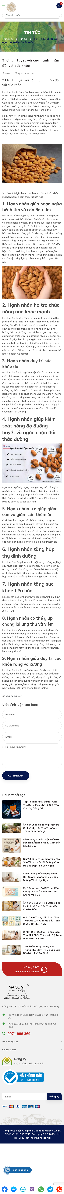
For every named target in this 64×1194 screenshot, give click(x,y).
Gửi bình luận (15, 775)
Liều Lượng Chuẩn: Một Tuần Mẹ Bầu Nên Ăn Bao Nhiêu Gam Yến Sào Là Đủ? (41, 842)
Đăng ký (54, 1096)
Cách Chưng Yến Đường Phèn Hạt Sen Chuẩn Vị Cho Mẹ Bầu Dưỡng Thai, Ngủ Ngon (40, 877)
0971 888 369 (18, 1034)
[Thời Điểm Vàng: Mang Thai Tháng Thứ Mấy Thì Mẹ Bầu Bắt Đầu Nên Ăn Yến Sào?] (11, 949)
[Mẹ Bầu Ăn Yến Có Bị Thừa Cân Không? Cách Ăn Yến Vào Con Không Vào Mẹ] (11, 891)
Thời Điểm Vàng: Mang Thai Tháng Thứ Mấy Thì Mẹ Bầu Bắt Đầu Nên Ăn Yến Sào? (41, 950)
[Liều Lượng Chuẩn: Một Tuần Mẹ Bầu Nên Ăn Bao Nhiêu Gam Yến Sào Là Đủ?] (11, 845)
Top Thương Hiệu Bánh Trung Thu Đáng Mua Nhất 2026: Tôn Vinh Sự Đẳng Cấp (41, 805)
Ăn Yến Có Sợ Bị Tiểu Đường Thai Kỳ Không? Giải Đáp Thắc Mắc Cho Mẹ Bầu (42, 906)
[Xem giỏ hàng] (59, 5)
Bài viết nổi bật (13, 795)
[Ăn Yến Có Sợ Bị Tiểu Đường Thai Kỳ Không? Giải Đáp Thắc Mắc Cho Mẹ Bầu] (11, 906)
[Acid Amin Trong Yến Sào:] (11, 920)
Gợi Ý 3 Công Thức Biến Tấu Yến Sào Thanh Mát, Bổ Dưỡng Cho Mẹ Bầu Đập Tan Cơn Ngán (41, 862)
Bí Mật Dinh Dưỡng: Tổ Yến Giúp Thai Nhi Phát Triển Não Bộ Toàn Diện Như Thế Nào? (42, 935)
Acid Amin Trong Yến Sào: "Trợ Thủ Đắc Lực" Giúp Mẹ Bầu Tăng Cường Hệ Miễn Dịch (41, 920)
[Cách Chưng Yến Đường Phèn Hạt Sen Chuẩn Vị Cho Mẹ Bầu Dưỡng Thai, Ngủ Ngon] (11, 876)
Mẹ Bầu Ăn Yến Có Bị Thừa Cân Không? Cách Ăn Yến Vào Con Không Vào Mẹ (41, 891)
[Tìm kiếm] (58, 15)
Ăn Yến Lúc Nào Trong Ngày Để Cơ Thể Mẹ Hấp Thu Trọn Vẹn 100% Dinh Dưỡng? (41, 828)
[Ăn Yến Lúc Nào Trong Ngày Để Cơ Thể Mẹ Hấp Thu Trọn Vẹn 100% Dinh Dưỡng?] (11, 828)
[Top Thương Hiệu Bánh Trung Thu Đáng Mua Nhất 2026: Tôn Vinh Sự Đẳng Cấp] (11, 809)
